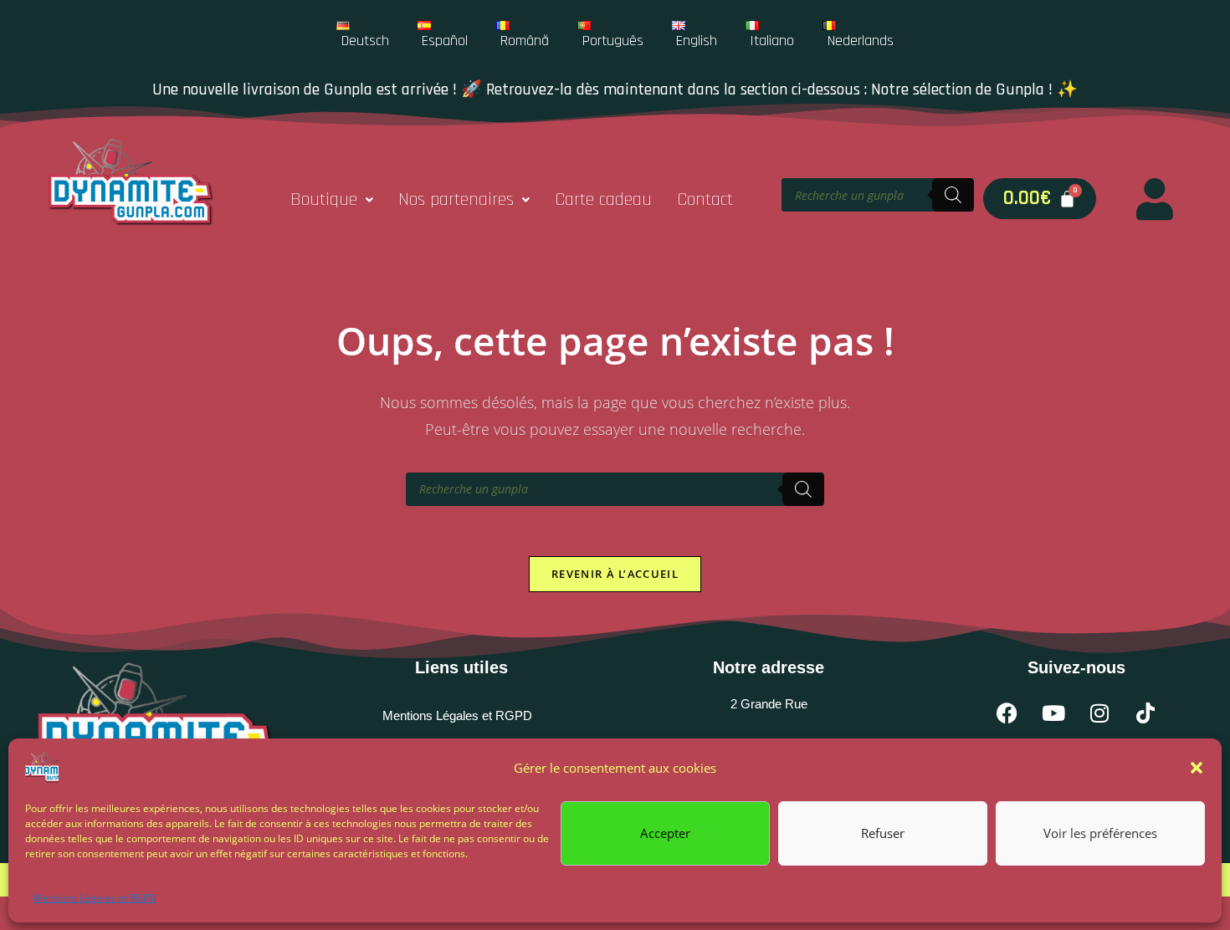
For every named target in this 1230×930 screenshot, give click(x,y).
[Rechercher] (953, 195)
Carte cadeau (603, 200)
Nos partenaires (456, 200)
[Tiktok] (1145, 713)
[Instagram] (1099, 713)
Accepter (665, 833)
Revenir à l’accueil (615, 573)
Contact (705, 200)
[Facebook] (1007, 713)
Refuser (883, 833)
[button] (1196, 767)
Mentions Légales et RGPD (94, 898)
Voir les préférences (1100, 833)
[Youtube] (1053, 713)
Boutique (323, 200)
